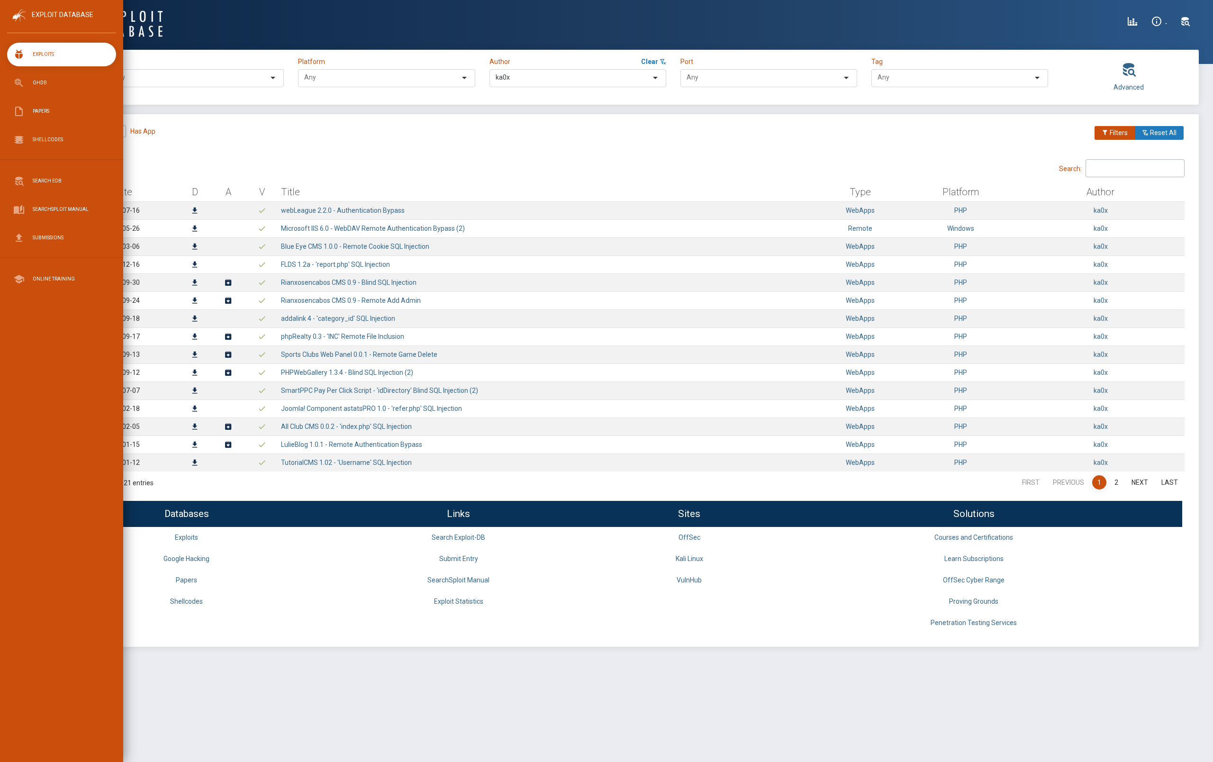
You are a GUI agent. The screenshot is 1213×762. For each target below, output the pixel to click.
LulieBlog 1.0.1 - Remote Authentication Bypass (351, 444)
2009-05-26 (122, 228)
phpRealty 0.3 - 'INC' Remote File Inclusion (342, 336)
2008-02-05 (122, 426)
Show (75, 168)
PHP (960, 210)
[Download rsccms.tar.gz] (228, 283)
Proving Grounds (973, 601)
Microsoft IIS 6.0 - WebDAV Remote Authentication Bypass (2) (373, 228)
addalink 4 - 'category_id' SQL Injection (338, 318)
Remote (860, 228)
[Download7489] (194, 265)
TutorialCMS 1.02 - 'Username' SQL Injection (346, 462)
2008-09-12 (122, 372)
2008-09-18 (122, 318)
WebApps (860, 210)
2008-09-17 (122, 336)
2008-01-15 (122, 444)
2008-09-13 (122, 354)
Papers (186, 580)
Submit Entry (458, 558)
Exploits (186, 537)
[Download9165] (194, 211)
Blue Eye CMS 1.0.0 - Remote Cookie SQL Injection (355, 246)
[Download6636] (194, 283)
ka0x (1101, 210)
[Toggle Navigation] (61, 23)
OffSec (689, 537)
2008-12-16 (122, 264)
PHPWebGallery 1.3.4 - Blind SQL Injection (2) (347, 372)
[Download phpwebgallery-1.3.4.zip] (228, 373)
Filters (1118, 132)
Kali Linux (689, 558)
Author (499, 61)
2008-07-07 (122, 390)
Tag (877, 61)
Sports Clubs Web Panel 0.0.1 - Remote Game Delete (359, 354)
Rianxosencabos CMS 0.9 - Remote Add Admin (351, 300)
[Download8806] (194, 229)
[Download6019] (194, 391)
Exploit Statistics (458, 601)
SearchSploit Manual (458, 580)
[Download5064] (194, 427)
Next (1140, 482)
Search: (1070, 168)
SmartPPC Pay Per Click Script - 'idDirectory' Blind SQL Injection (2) (379, 390)
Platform (311, 61)
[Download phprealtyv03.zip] (228, 337)
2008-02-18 (122, 408)
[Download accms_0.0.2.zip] (228, 427)
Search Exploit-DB (458, 537)
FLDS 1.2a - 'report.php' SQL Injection (335, 264)
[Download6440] (194, 373)
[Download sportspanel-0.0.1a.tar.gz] (228, 355)
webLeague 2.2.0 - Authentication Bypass (343, 210)
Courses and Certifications (973, 537)
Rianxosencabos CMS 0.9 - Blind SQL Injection (348, 282)
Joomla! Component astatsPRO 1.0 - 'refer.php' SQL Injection (371, 408)
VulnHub (689, 580)
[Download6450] (194, 355)
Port (686, 61)
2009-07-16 (122, 210)
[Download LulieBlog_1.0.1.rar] (228, 445)
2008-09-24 (122, 300)
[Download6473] (194, 337)
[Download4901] (194, 463)
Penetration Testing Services (974, 622)
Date (122, 192)
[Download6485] (194, 319)
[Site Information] (1159, 22)
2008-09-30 (122, 282)
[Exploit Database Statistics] (1132, 22)
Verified (95, 131)
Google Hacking (186, 558)
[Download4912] (194, 445)
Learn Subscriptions (974, 558)
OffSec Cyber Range (974, 580)
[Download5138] (194, 409)
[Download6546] (194, 301)
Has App (142, 131)
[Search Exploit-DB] (1185, 22)
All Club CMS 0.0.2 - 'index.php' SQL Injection (346, 426)
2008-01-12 (122, 462)
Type (116, 61)
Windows (960, 228)
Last (1169, 482)
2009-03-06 (122, 246)
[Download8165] (194, 247)
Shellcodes (186, 601)
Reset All (1163, 132)
